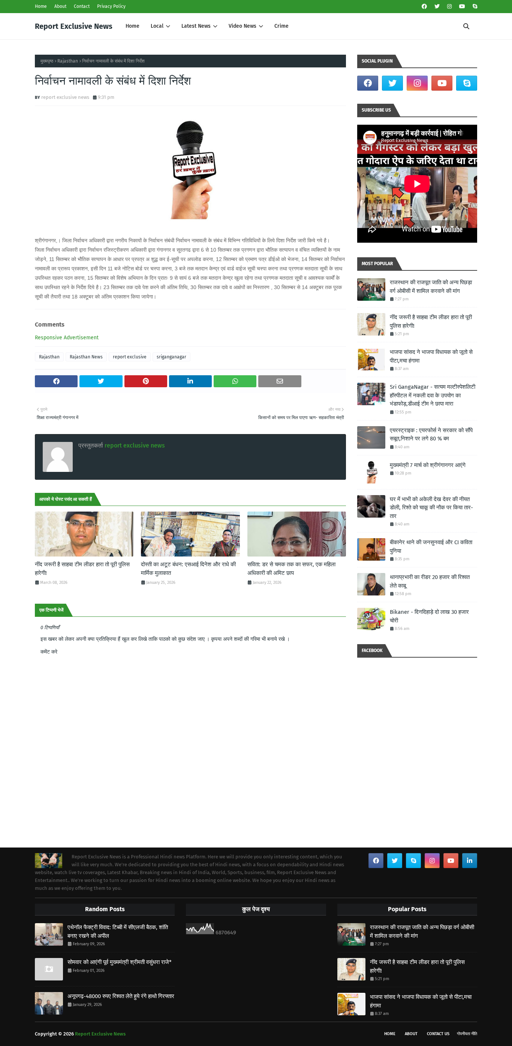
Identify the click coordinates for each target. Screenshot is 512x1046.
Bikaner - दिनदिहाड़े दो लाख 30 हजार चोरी (429, 616)
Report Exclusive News (73, 26)
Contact (82, 6)
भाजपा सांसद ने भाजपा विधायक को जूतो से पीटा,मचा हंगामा (431, 356)
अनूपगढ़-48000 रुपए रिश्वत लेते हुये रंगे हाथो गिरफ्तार (120, 996)
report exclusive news (65, 97)
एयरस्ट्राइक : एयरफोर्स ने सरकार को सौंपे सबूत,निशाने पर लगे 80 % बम (431, 434)
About (60, 6)
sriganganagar (171, 357)
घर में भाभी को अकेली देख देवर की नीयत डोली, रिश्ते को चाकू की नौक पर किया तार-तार (431, 507)
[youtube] (462, 6)
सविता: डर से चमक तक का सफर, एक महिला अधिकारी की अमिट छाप (291, 568)
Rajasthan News (86, 357)
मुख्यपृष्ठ (46, 61)
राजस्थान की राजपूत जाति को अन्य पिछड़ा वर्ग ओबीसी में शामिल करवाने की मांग (431, 286)
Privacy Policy (111, 6)
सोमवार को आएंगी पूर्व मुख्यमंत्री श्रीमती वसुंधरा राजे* (119, 962)
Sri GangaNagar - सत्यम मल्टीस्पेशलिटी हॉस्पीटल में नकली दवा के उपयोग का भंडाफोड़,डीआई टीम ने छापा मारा (432, 395)
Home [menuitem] (132, 26)
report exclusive (130, 357)
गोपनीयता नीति (467, 1033)
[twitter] (437, 6)
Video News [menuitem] (242, 26)
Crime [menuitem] (281, 26)
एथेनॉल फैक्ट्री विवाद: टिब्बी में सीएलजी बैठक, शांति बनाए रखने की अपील (117, 931)
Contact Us (438, 1033)
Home (41, 6)
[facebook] (424, 6)
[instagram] (449, 6)
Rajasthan (67, 61)
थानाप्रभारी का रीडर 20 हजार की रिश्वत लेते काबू (430, 581)
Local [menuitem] (157, 26)
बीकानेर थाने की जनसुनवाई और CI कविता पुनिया (431, 546)
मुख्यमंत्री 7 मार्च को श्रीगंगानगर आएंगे (428, 465)
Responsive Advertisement (67, 337)
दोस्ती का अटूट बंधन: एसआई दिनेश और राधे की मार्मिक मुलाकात (188, 568)
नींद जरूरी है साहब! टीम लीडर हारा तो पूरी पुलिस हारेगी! (82, 568)
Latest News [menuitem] (196, 26)
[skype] (474, 6)
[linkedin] (469, 860)
